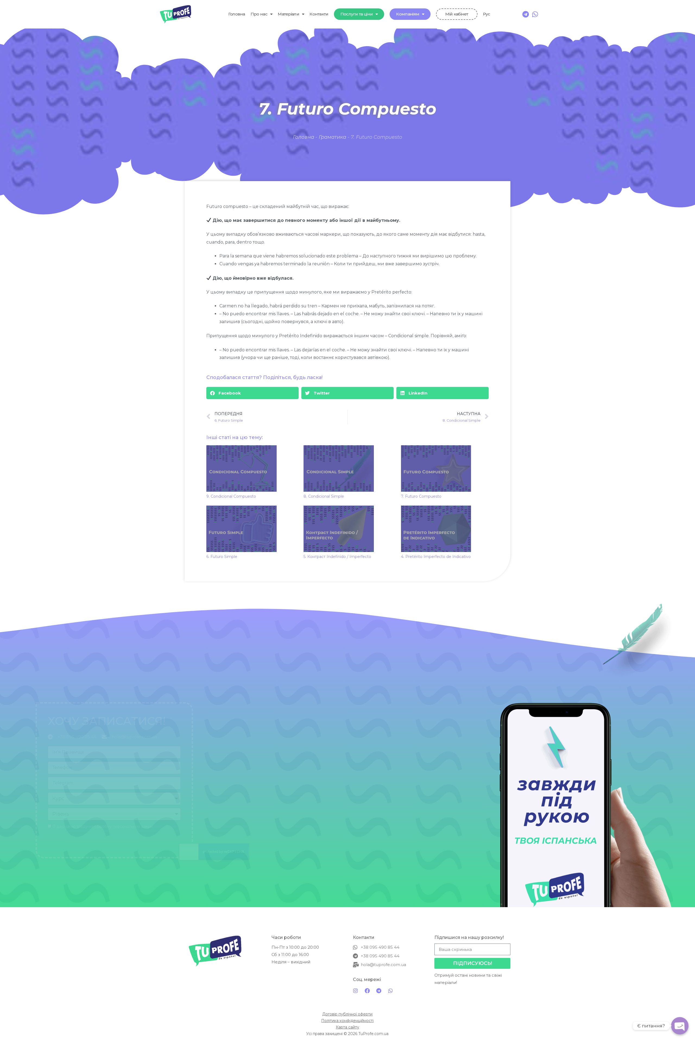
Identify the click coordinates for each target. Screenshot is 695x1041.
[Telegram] (525, 14)
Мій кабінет (456, 14)
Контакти (318, 14)
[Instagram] (355, 991)
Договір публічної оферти (347, 1014)
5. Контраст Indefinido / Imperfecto (337, 556)
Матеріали (288, 14)
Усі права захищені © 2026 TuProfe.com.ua (347, 1033)
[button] (252, 393)
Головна (236, 14)
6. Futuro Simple (221, 556)
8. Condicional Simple (324, 496)
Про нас (259, 14)
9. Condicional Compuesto (231, 496)
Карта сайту (347, 1027)
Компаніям (407, 14)
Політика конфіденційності (347, 1020)
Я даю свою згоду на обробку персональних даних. (248, 826)
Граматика (332, 137)
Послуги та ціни (356, 14)
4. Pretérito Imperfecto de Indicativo (436, 556)
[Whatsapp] (535, 14)
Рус (486, 14)
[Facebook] (367, 991)
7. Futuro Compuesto (421, 496)
